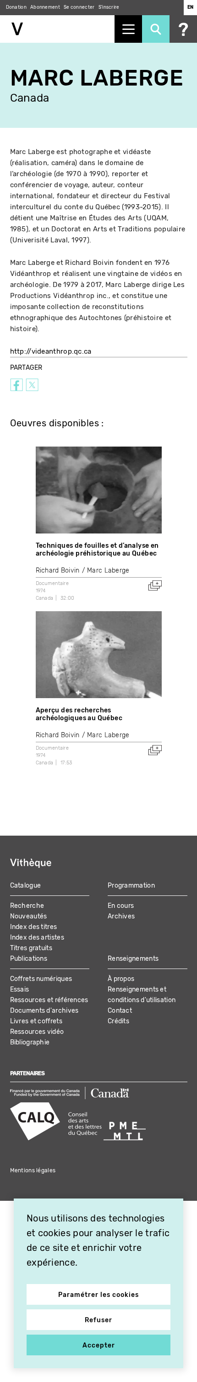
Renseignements (133, 959)
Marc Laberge (108, 570)
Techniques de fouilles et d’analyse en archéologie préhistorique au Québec (97, 549)
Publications (29, 959)
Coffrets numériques (41, 979)
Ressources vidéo (37, 1032)
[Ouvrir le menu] (128, 29)
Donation (16, 7)
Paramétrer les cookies (98, 1295)
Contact (120, 1011)
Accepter (98, 1345)
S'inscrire (109, 7)
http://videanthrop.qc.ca (51, 351)
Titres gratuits (31, 948)
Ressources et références (49, 1000)
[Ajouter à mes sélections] (155, 585)
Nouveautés (28, 916)
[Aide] (183, 29)
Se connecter (79, 7)
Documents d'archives (44, 1011)
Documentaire (52, 583)
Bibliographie (30, 1042)
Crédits (118, 1021)
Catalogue (25, 885)
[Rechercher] (156, 29)
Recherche (27, 906)
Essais (19, 989)
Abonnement (45, 7)
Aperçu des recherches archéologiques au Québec (79, 714)
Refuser (98, 1320)
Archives (121, 916)
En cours (121, 906)
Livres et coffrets (36, 1021)
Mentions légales (33, 1170)
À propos (121, 979)
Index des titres (33, 927)
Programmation (131, 885)
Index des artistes (37, 937)
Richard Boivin (58, 570)
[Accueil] (57, 29)
